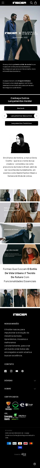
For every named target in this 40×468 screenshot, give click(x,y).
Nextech (20, 108)
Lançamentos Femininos (21, 123)
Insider (9, 430)
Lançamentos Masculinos (21, 116)
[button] (3, 3)
